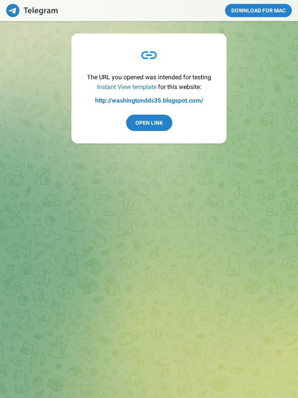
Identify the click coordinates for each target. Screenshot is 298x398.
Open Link (149, 123)
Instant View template (126, 87)
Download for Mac (258, 10)
